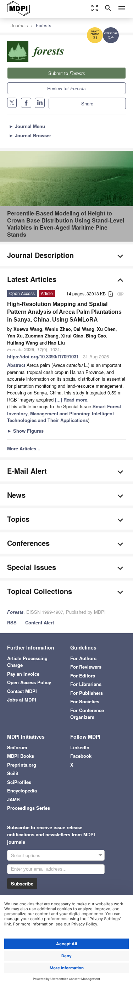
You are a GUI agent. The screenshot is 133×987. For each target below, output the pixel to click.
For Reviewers (85, 666)
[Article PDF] (110, 294)
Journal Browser (30, 135)
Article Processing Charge (27, 662)
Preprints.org (21, 764)
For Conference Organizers (87, 714)
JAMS (13, 799)
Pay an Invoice (23, 673)
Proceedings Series (28, 807)
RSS (12, 622)
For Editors (82, 675)
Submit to (66, 73)
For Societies (84, 701)
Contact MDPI (22, 691)
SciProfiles (19, 782)
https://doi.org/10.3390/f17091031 (43, 356)
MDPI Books (20, 755)
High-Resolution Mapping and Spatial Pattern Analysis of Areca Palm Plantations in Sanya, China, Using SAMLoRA (64, 312)
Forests (43, 25)
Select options (25, 855)
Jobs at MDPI (21, 699)
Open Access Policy (29, 682)
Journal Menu (27, 126)
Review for (66, 88)
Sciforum (17, 747)
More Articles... (23, 448)
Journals (19, 25)
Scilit (12, 773)
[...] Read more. (72, 399)
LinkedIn (79, 747)
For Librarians (85, 684)
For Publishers (86, 692)
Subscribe (22, 883)
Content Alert (39, 622)
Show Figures (25, 430)
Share (87, 103)
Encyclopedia (22, 790)
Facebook (81, 755)
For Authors (83, 658)
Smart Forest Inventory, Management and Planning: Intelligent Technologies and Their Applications (64, 413)
